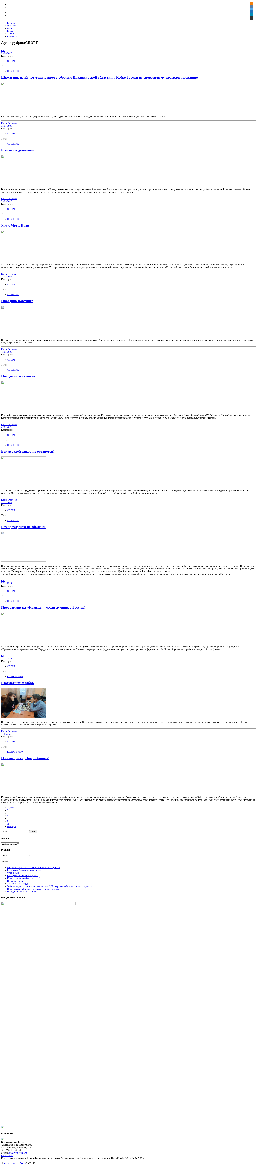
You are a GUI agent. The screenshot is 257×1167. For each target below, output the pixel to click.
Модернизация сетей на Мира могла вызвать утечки (33, 867)
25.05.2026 (6, 201)
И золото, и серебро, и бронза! (25, 758)
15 (8, 823)
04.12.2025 (6, 502)
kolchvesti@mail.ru (17, 1152)
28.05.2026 (6, 126)
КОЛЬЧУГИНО (15, 676)
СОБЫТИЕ (13, 71)
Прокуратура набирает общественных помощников (33, 889)
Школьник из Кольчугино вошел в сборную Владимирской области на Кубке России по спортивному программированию (99, 77)
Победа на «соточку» (18, 376)
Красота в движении (17, 150)
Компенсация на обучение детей (23, 878)
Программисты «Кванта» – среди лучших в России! (43, 607)
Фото (9, 28)
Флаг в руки (13, 873)
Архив (10, 33)
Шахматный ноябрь (17, 683)
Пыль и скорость (15, 881)
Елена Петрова (8, 274)
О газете (11, 25)
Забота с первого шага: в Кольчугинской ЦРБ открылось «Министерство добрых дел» (51, 886)
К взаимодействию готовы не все (24, 870)
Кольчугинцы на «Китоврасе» (22, 875)
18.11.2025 (6, 658)
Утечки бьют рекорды (18, 883)
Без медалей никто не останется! (27, 451)
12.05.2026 (6, 276)
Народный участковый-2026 (21, 891)
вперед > (11, 826)
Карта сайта (7, 1155)
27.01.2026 (6, 427)
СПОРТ (11, 61)
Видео (10, 31)
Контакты (12, 36)
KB (3, 50)
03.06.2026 (6, 53)
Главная (11, 23)
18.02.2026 (6, 352)
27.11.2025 (6, 583)
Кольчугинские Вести (15, 1163)
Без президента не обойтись (23, 527)
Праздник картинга (17, 301)
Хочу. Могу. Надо (15, 225)
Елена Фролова (9, 123)
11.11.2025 (6, 734)
